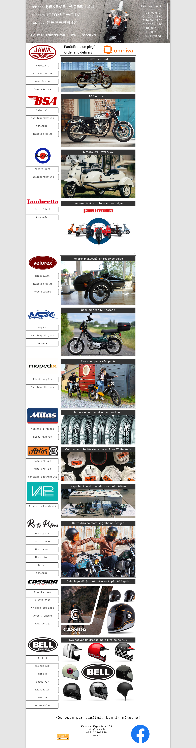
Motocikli (42, 66)
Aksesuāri (42, 126)
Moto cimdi (42, 557)
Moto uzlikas (42, 461)
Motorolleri (42, 169)
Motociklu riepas (42, 429)
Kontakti (88, 35)
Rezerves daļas (42, 73)
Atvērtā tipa (42, 592)
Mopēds (42, 327)
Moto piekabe (42, 292)
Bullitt (42, 658)
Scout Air (42, 682)
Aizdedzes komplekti (42, 506)
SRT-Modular (42, 705)
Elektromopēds (42, 379)
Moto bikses (42, 541)
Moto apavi (42, 549)
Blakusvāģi (42, 276)
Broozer (42, 697)
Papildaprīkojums (42, 118)
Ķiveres (42, 565)
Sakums (35, 35)
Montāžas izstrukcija (42, 477)
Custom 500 (42, 666)
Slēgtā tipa (42, 600)
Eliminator (42, 690)
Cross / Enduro (42, 616)
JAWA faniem (42, 81)
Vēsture (42, 343)
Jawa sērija (42, 624)
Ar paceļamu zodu (42, 608)
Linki (73, 35)
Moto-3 (42, 674)
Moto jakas (42, 533)
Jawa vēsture (42, 89)
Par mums (55, 35)
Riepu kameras (42, 437)
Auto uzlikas (42, 469)
